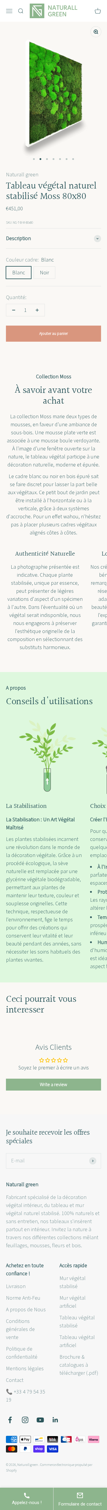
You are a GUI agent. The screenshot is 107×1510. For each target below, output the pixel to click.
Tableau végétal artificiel (77, 1341)
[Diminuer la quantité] (13, 310)
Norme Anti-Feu (23, 1298)
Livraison (16, 1286)
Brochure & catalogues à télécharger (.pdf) (78, 1365)
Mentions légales (25, 1368)
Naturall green (22, 174)
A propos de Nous (26, 1309)
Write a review (53, 1084)
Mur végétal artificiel (72, 1302)
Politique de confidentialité (21, 1353)
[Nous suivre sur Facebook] (10, 1420)
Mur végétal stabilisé (72, 1282)
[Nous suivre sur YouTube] (40, 1420)
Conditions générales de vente (20, 1329)
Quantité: (16, 297)
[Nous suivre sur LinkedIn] (55, 1420)
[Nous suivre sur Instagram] (25, 1420)
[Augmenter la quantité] (37, 310)
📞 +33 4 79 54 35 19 (25, 1396)
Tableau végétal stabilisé (77, 1321)
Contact (14, 1380)
